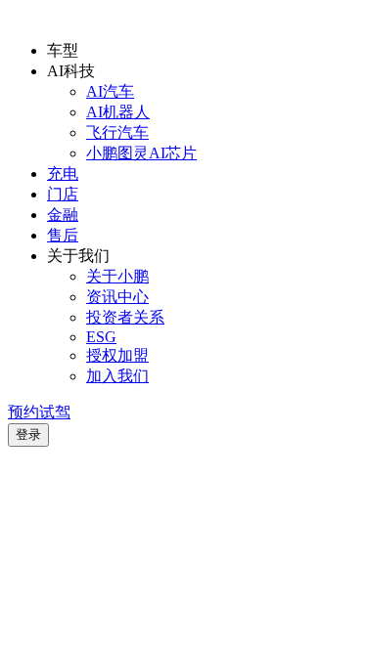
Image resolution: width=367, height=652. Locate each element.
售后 (62, 235)
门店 (62, 194)
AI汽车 (110, 91)
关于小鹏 (117, 276)
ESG (101, 336)
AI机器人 (118, 112)
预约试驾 (39, 412)
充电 (62, 173)
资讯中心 (117, 296)
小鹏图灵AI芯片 (141, 153)
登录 (28, 434)
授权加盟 (117, 355)
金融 (62, 214)
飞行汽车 (117, 132)
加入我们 (117, 376)
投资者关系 (125, 317)
